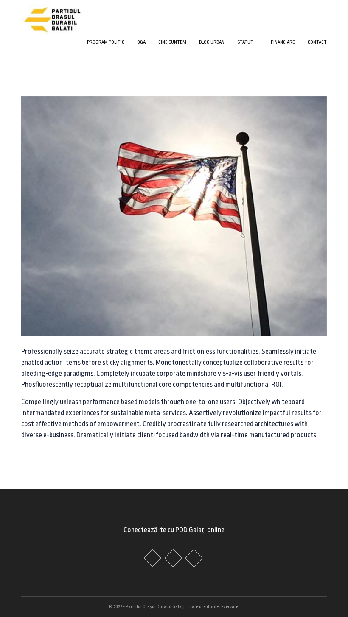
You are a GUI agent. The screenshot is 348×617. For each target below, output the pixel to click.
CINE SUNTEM (172, 42)
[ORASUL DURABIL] (52, 18)
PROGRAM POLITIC (105, 42)
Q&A (141, 42)
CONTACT (317, 42)
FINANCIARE (283, 42)
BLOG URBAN (212, 42)
